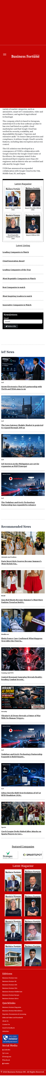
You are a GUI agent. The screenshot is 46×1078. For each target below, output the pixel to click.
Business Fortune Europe (10, 995)
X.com (6, 1053)
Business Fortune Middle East (12, 991)
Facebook (6, 1060)
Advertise (5, 1031)
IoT (2, 382)
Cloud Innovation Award (13, 261)
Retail (3, 596)
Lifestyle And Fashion (8, 557)
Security (4, 711)
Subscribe (11, 326)
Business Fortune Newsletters (12, 1011)
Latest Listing (23, 245)
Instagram (7, 1056)
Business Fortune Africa (10, 998)
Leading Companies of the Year (17, 270)
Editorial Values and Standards (12, 1017)
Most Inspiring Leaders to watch (17, 296)
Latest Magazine (23, 184)
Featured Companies (23, 846)
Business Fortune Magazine (11, 1007)
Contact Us (6, 1024)
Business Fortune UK (9, 981)
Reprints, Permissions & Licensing (14, 1014)
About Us (5, 1021)
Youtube (6, 1063)
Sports (3, 827)
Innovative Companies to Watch (17, 305)
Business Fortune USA (9, 988)
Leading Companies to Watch (16, 252)
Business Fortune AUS (9, 985)
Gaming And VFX (7, 673)
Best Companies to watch (14, 287)
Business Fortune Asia (9, 978)
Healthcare (5, 634)
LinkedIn (7, 1050)
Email (6, 318)
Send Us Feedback (8, 1028)
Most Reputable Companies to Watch (19, 278)
